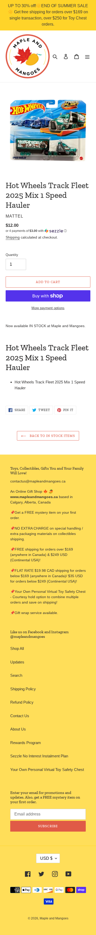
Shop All (17, 648)
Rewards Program (25, 742)
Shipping (13, 237)
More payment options (48, 308)
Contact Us (19, 716)
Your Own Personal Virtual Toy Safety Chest (47, 769)
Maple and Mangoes (54, 918)
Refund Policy (22, 702)
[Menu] (87, 56)
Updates (17, 662)
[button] (36, 231)
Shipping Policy (23, 689)
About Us (18, 729)
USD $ (46, 858)
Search (16, 675)
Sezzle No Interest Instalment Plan (39, 756)
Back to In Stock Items (52, 436)
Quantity (12, 255)
